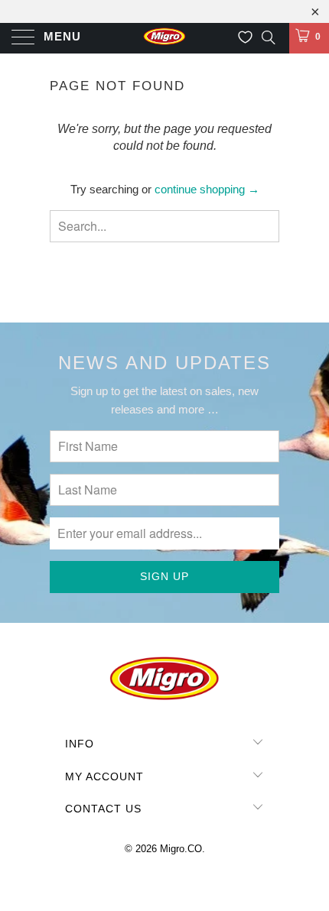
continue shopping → (207, 189)
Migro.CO (181, 848)
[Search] (267, 37)
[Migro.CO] (165, 38)
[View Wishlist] (245, 37)
